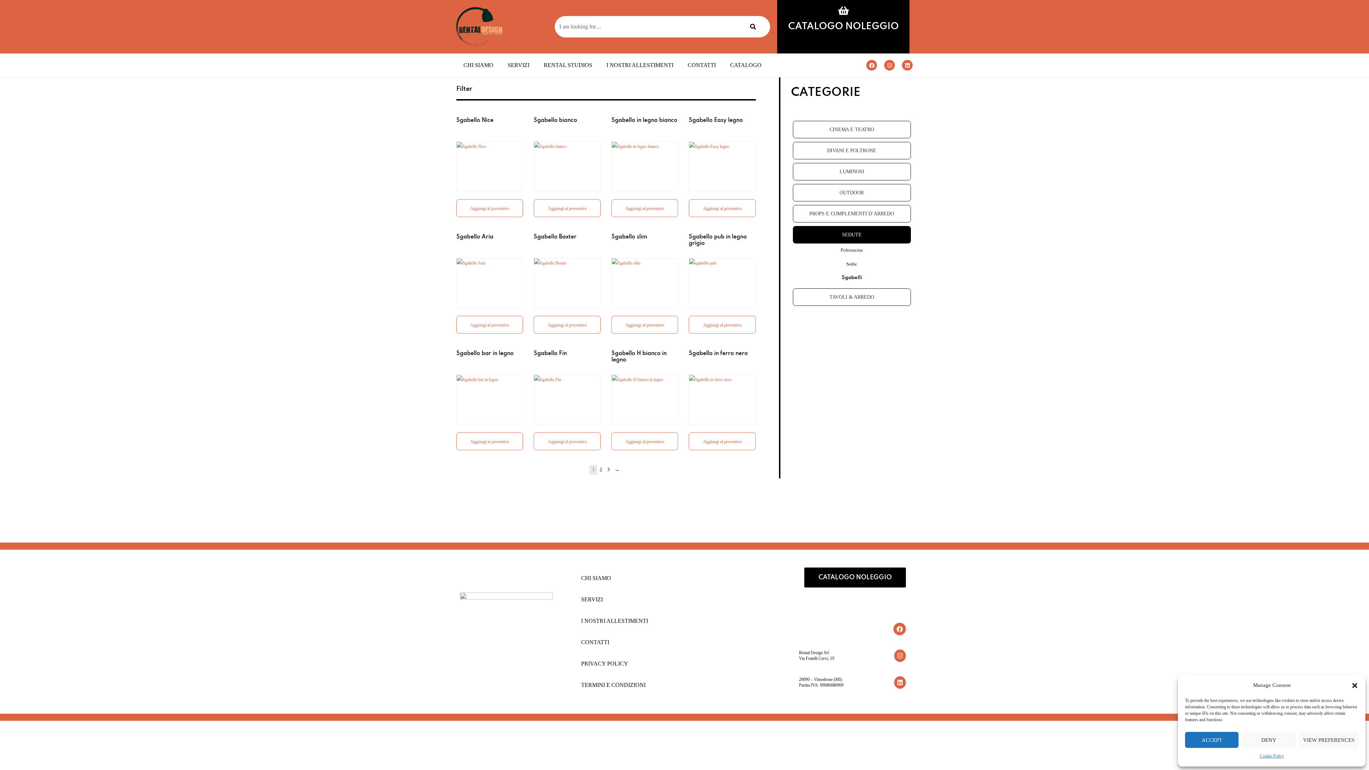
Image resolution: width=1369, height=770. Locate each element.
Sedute (852, 234)
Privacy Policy (604, 664)
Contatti (702, 65)
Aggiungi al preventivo (489, 208)
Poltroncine (852, 250)
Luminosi (852, 171)
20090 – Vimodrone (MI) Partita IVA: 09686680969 (821, 682)
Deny (1268, 740)
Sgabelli (852, 277)
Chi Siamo (478, 65)
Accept (1212, 740)
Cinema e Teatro (852, 129)
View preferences (1328, 740)
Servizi (518, 65)
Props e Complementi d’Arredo (851, 213)
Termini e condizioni (613, 685)
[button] (1354, 685)
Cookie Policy (1272, 756)
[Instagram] (889, 65)
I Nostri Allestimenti (639, 65)
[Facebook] (871, 65)
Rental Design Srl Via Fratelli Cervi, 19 (816, 655)
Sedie (851, 264)
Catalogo (746, 65)
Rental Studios (568, 65)
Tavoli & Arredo (852, 297)
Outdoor (852, 192)
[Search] (753, 26)
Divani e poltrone (851, 150)
